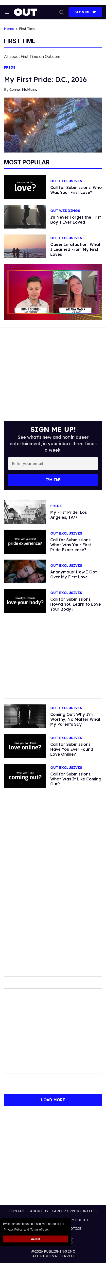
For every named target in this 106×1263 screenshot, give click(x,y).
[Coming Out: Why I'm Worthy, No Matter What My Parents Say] (25, 716)
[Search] (62, 12)
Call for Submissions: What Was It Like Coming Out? (75, 779)
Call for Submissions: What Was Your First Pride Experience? (70, 544)
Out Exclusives (66, 181)
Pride (10, 67)
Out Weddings (65, 211)
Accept (35, 1238)
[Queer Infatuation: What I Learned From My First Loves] (25, 246)
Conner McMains (23, 90)
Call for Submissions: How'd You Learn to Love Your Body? (75, 604)
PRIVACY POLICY (73, 1220)
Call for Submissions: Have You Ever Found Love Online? (71, 749)
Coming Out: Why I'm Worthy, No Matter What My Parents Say (75, 719)
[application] (53, 292)
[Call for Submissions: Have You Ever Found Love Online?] (25, 745)
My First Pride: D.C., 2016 (45, 79)
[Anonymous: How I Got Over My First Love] (25, 570)
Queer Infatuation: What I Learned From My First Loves (75, 249)
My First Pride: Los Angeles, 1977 (68, 515)
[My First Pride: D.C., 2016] (53, 124)
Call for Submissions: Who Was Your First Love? (76, 190)
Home (9, 29)
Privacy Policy (13, 1229)
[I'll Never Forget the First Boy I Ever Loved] (25, 216)
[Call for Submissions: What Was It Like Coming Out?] (25, 775)
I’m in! (53, 479)
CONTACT (17, 1211)
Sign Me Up (85, 12)
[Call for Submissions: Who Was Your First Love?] (25, 186)
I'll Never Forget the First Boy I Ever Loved (75, 220)
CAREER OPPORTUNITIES (74, 1211)
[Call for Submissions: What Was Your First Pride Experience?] (25, 541)
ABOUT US (39, 1211)
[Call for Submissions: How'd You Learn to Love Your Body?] (25, 600)
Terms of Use (39, 1229)
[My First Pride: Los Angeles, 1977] (25, 511)
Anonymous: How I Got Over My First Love (73, 574)
